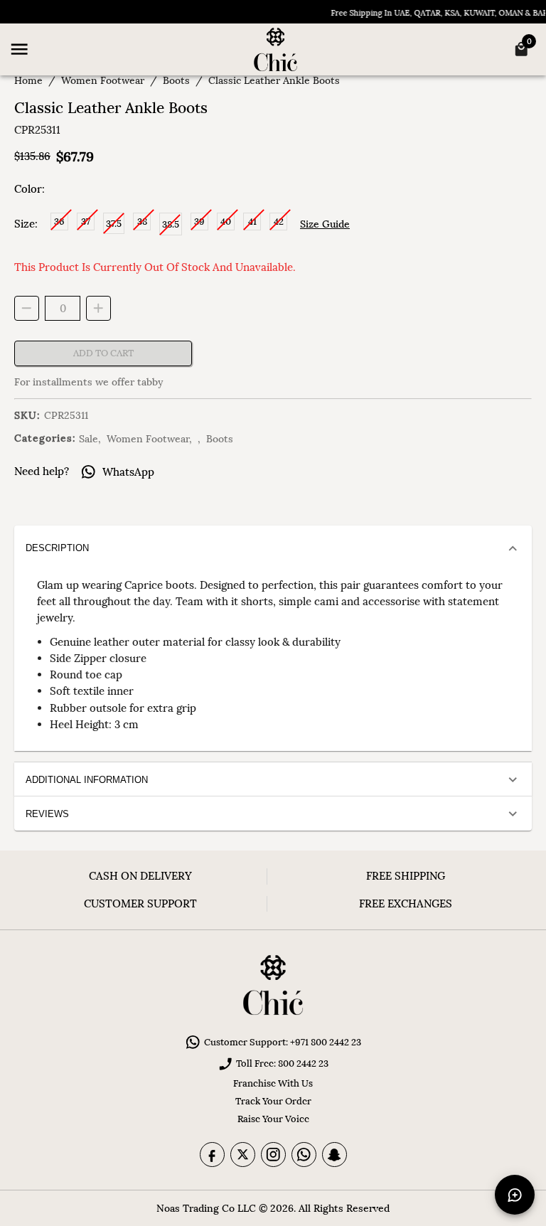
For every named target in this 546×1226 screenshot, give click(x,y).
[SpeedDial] (515, 1195)
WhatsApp (128, 472)
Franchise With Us (273, 1083)
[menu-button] (19, 49)
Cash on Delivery (140, 876)
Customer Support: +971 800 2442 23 (282, 1042)
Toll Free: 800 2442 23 (282, 1063)
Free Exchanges (405, 903)
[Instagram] (273, 1154)
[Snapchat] (334, 1154)
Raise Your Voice (273, 1119)
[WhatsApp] (303, 1154)
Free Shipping (405, 876)
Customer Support (140, 903)
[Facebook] (212, 1154)
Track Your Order (273, 1101)
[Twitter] (242, 1154)
